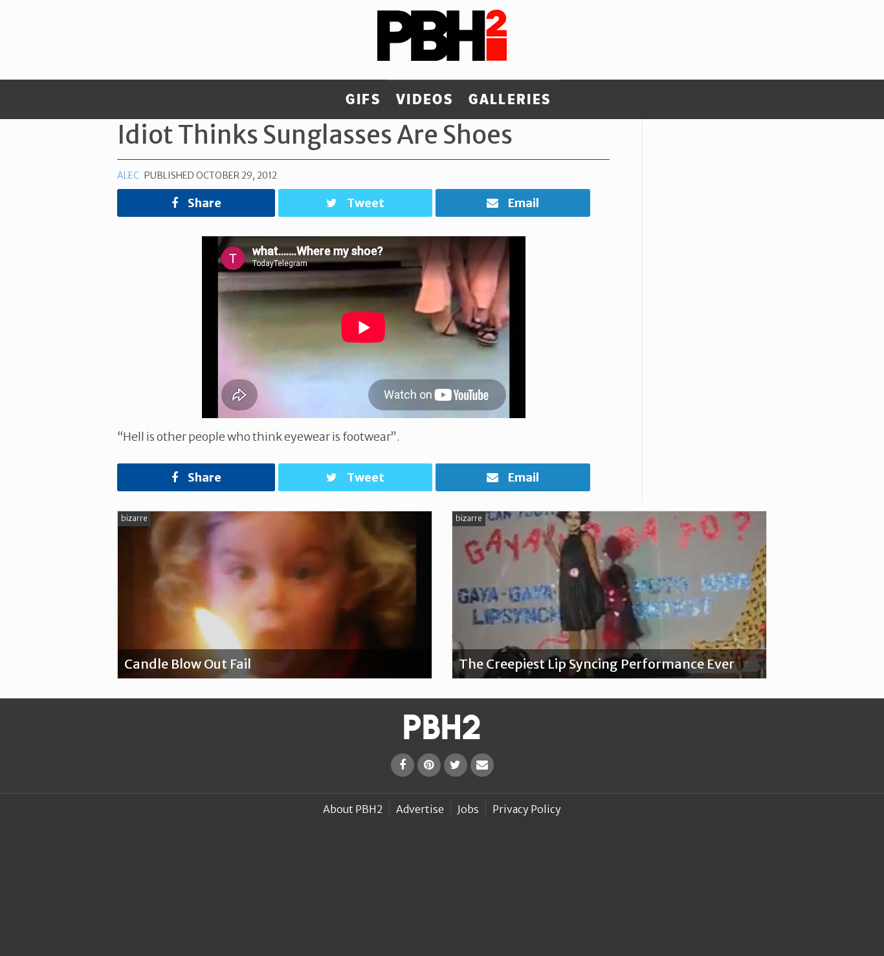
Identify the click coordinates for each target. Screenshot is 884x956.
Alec (128, 175)
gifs (363, 100)
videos (424, 100)
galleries (510, 100)
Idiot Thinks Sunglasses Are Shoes (315, 134)
